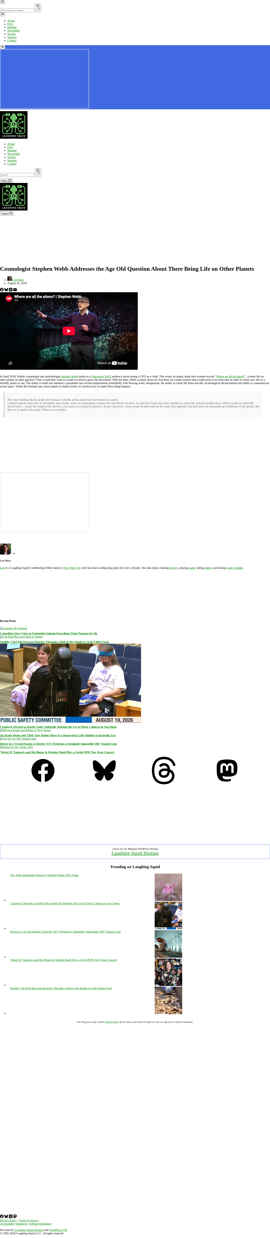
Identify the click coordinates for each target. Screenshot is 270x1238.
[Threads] (11, 290)
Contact (11, 163)
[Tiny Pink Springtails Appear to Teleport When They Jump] (168, 900)
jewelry (174, 567)
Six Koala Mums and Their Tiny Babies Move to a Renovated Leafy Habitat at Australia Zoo (58, 735)
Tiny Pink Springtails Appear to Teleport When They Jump (44, 875)
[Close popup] (2, 47)
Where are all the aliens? (230, 376)
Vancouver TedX (101, 376)
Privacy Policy (8, 1220)
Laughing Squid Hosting (135, 853)
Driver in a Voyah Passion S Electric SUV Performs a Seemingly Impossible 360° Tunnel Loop (58, 743)
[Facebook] (2, 290)
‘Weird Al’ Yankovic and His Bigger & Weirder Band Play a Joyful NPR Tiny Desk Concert (57, 752)
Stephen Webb (69, 376)
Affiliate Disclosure (40, 1223)
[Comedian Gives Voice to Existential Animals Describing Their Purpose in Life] (13, 628)
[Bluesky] (6, 290)
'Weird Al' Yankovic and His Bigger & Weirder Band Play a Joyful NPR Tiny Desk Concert (63, 960)
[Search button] (38, 172)
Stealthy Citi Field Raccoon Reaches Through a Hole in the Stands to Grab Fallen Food (54, 641)
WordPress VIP (58, 1230)
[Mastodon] (227, 783)
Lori (2, 567)
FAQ (10, 147)
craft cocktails (235, 567)
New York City (72, 567)
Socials (11, 157)
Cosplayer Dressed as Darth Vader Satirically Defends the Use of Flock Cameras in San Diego (58, 726)
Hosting (12, 150)
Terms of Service (29, 1220)
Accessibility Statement (13, 1223)
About (11, 143)
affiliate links (111, 1022)
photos (208, 567)
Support (12, 160)
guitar (192, 567)
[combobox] (17, 175)
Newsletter (13, 153)
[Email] (15, 290)
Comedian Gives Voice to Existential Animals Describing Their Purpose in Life (48, 633)
